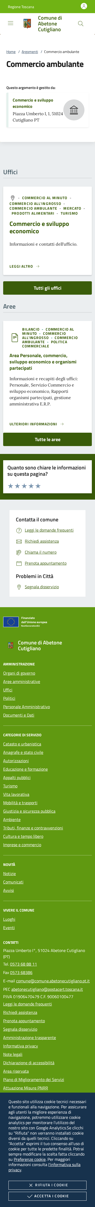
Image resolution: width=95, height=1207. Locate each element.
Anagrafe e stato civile (23, 752)
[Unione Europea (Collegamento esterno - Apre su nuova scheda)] (47, 623)
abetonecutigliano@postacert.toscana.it (47, 989)
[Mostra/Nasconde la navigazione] (10, 23)
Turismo (10, 786)
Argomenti (30, 51)
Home (11, 51)
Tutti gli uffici (47, 288)
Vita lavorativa (16, 794)
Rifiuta (51, 1185)
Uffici (7, 690)
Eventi (9, 927)
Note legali (12, 1054)
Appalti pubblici (17, 777)
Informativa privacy (20, 1046)
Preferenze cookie (30, 1159)
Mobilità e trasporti (20, 803)
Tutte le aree (47, 439)
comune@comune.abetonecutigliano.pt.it (53, 981)
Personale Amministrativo (26, 706)
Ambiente (12, 819)
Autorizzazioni (16, 761)
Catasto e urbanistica (22, 744)
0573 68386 (21, 972)
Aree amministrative (21, 681)
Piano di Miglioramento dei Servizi (33, 1079)
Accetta (51, 1196)
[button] (21, 7)
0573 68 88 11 (23, 964)
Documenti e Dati (18, 715)
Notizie (9, 873)
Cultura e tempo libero (23, 836)
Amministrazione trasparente (29, 1037)
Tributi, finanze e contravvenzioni (33, 828)
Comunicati (13, 882)
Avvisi (8, 890)
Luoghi (9, 919)
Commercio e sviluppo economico (39, 227)
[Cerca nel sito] (80, 23)
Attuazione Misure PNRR (25, 1088)
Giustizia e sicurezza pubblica (29, 811)
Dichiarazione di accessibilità (28, 1063)
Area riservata (16, 1071)
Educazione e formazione (25, 769)
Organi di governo (19, 673)
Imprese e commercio (22, 844)
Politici (9, 698)
